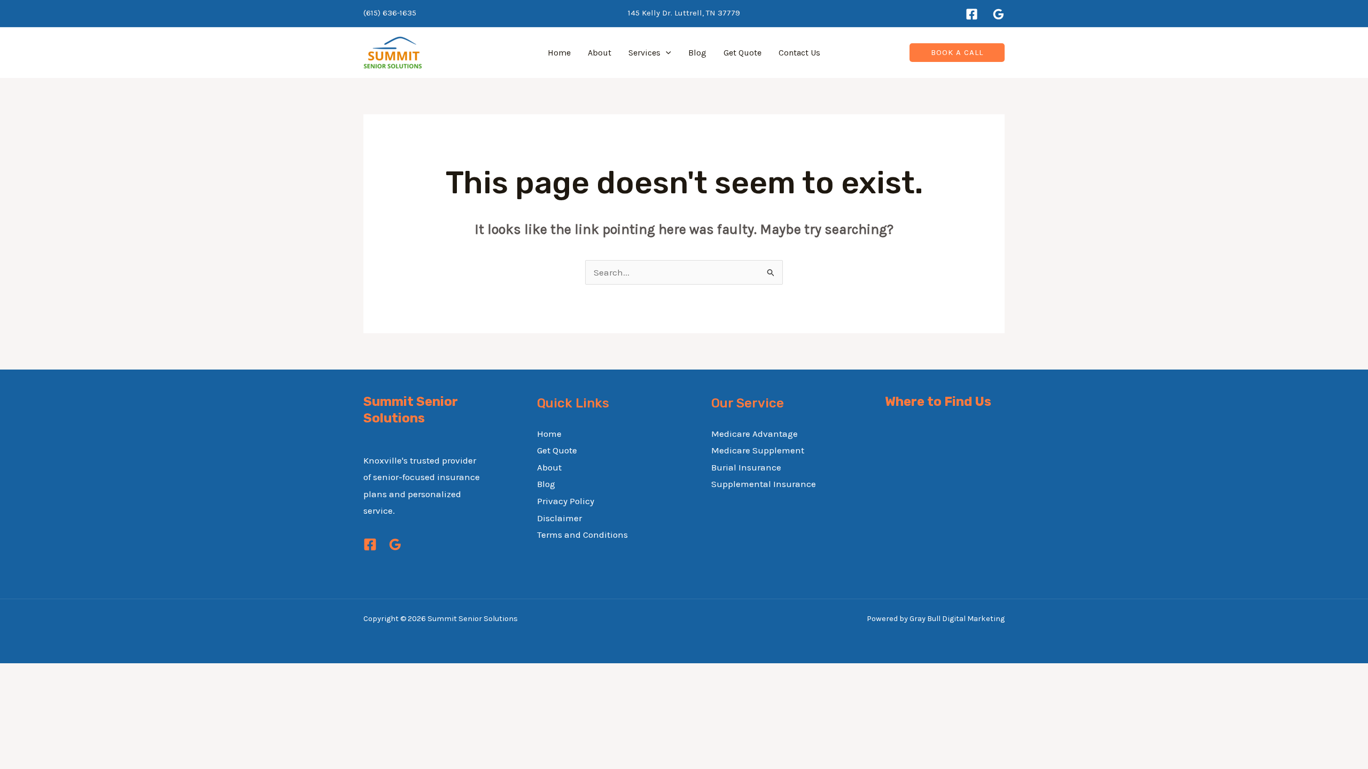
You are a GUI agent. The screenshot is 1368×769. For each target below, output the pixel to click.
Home (559, 53)
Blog (697, 53)
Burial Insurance (746, 467)
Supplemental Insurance (763, 483)
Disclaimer (559, 518)
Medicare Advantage (754, 433)
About (599, 53)
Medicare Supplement (757, 450)
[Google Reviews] (395, 544)
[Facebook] (972, 14)
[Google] (998, 14)
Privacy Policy (565, 501)
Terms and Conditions (582, 534)
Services (644, 53)
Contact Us (799, 53)
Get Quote (742, 53)
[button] (665, 53)
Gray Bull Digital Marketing (957, 618)
